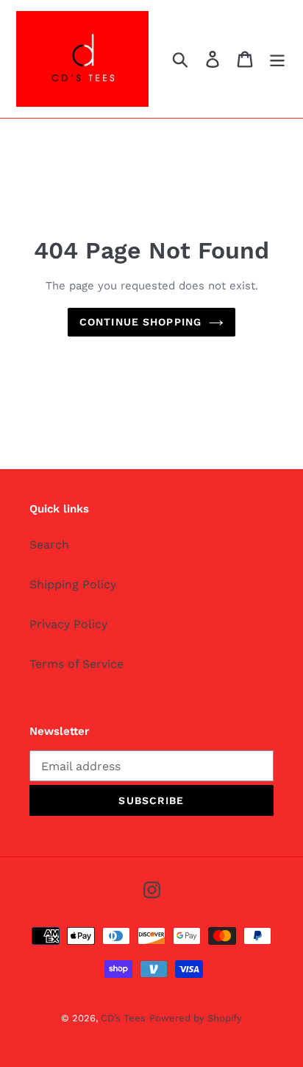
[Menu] (277, 59)
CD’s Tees (123, 1018)
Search (49, 545)
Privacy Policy (68, 624)
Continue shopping (140, 322)
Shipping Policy (72, 584)
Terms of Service (76, 664)
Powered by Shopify (195, 1018)
